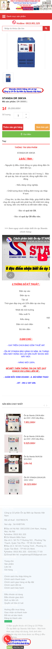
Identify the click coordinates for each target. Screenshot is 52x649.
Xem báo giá (42, 127)
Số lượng (6, 114)
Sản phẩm (9, 564)
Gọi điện (27, 134)
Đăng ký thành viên (13, 618)
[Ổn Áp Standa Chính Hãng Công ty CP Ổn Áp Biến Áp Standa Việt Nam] (26, 6)
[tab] (26, 147)
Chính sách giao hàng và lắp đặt (19, 582)
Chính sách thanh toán (14, 579)
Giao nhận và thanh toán (15, 612)
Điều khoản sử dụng (13, 594)
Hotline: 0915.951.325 (28, 23)
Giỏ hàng (8, 570)
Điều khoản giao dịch (14, 597)
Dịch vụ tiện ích (11, 600)
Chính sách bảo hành (14, 588)
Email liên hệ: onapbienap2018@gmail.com (27, 554)
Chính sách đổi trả (12, 585)
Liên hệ (7, 567)
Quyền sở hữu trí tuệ (13, 603)
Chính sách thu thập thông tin (17, 576)
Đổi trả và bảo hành (13, 615)
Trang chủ (9, 561)
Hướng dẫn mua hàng (14, 609)
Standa (7, 621)
